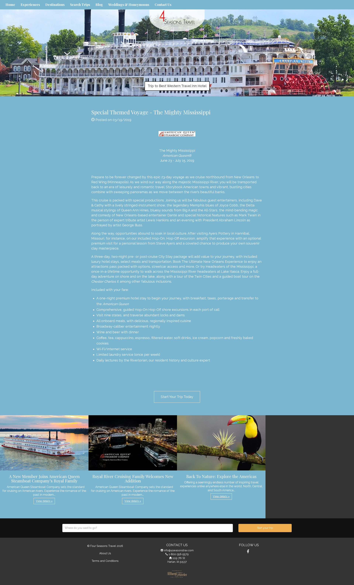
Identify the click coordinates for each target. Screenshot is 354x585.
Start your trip (265, 527)
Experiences (30, 4)
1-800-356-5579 (179, 554)
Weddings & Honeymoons (128, 4)
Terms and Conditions (105, 560)
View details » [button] (44, 501)
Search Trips (80, 4)
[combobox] (147, 528)
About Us (105, 553)
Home (10, 4)
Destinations (55, 4)
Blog (99, 4)
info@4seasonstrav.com (179, 550)
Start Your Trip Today (177, 397)
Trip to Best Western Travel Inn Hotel (177, 86)
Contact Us (163, 4)
